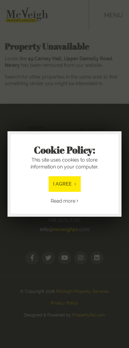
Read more (63, 201)
